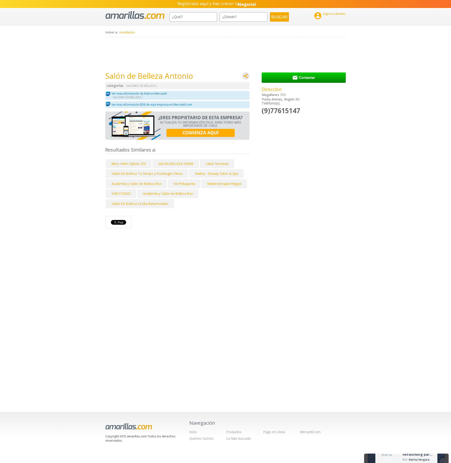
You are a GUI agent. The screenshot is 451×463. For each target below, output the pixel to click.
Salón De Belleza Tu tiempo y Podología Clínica (147, 173)
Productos (233, 432)
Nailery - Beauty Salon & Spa (216, 173)
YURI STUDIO (121, 193)
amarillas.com (135, 15)
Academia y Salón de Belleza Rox (136, 183)
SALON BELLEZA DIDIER (175, 163)
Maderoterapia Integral (224, 183)
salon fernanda (217, 163)
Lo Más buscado (238, 438)
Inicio (193, 432)
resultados (127, 32)
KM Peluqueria (184, 183)
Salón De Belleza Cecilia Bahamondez (140, 203)
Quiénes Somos (201, 438)
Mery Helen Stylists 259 (129, 163)
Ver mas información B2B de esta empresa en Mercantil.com (152, 105)
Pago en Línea (274, 432)
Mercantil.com (310, 432)
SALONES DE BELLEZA (141, 86)
